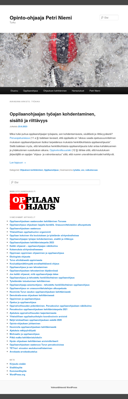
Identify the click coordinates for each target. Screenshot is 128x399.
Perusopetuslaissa (20, 138)
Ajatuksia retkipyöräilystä (23, 330)
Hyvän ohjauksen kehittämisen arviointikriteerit (34, 341)
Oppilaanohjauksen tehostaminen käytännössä (34, 270)
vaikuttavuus (91, 169)
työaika (76, 169)
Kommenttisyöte (18, 370)
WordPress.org (17, 374)
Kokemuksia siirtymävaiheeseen (26, 249)
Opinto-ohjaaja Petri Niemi (41, 17)
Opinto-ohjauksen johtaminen (25, 323)
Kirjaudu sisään (18, 363)
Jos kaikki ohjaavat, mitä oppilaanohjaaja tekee (34, 274)
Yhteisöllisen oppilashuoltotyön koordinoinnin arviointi (38, 316)
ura (82, 169)
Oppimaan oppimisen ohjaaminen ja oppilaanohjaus (37, 252)
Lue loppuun (18, 162)
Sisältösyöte (16, 367)
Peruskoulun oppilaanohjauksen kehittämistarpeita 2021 (39, 309)
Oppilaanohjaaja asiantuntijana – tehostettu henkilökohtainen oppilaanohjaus (50, 284)
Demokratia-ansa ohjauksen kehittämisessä (32, 295)
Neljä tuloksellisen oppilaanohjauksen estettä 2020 (36, 319)
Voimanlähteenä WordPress (64, 387)
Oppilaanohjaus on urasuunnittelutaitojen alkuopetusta (38, 288)
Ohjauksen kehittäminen (55, 90)
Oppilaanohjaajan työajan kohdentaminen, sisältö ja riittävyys (41, 238)
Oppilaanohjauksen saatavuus (25, 228)
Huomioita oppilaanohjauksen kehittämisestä (33, 326)
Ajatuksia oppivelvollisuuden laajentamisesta (33, 312)
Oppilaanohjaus (30, 90)
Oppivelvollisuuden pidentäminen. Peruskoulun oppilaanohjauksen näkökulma (51, 305)
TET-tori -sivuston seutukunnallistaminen (31, 348)
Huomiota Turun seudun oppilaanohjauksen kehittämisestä (40, 291)
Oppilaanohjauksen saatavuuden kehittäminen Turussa (38, 221)
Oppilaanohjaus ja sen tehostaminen (29, 267)
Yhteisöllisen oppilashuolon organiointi (30, 231)
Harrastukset (78, 90)
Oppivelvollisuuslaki (60, 150)
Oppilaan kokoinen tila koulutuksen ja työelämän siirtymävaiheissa (44, 235)
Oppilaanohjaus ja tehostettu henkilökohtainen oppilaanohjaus (42, 277)
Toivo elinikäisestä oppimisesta (26, 260)
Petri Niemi (95, 90)
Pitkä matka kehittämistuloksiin (26, 337)
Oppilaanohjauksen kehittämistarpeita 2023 (32, 242)
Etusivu (14, 90)
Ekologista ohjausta (20, 256)
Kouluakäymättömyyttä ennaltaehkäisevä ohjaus (34, 263)
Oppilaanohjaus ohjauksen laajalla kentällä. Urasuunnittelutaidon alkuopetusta (50, 224)
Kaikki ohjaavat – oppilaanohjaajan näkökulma (34, 245)
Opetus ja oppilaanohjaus (23, 302)
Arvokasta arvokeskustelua (23, 351)
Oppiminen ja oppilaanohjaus (25, 298)
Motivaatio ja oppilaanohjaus (25, 333)
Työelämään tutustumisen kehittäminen (30, 281)
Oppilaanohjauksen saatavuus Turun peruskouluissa (37, 344)
